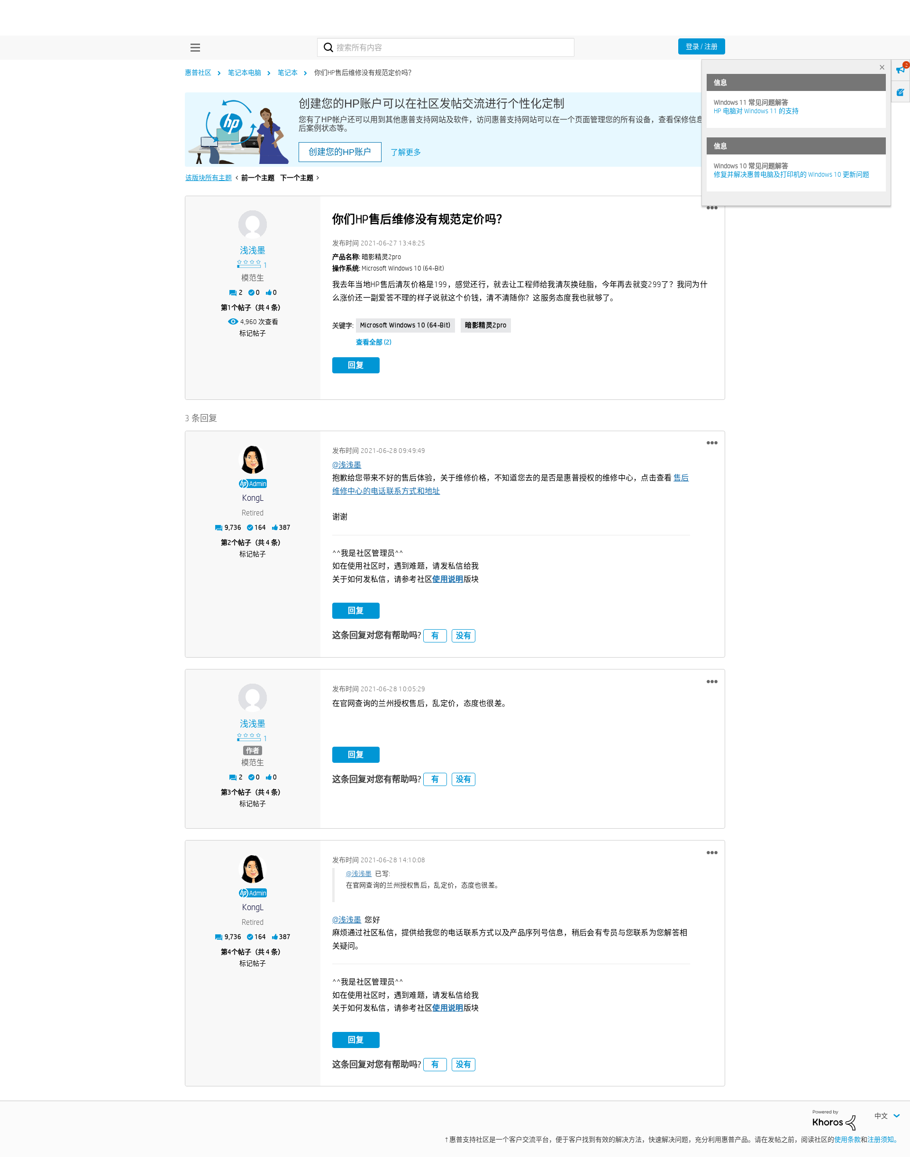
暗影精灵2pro (486, 325)
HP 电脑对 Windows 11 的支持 (756, 111)
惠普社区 (198, 72)
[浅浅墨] (252, 224)
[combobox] (445, 47)
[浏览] (193, 47)
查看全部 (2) (373, 342)
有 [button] (435, 636)
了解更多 (406, 152)
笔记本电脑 (244, 72)
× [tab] (882, 67)
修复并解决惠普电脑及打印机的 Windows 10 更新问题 (791, 174)
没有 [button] (463, 636)
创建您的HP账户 (340, 152)
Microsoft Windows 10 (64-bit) (405, 325)
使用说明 (447, 579)
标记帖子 (252, 333)
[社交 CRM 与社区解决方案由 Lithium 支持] (834, 1119)
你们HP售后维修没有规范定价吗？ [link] (364, 72)
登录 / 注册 (702, 46)
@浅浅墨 (347, 465)
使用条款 (847, 1139)
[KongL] (252, 459)
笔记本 (288, 72)
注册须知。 (884, 1139)
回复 (356, 365)
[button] (712, 208)
